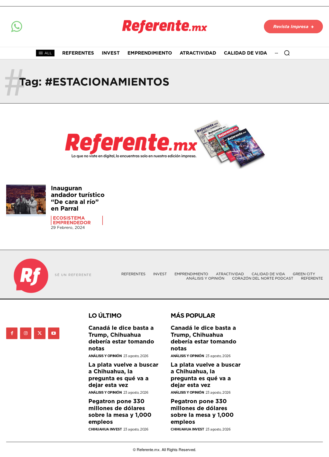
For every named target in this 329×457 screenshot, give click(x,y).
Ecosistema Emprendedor (72, 220)
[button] (287, 53)
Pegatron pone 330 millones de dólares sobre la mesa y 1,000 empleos (119, 411)
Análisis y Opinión (105, 356)
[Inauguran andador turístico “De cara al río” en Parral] (26, 200)
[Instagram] (25, 333)
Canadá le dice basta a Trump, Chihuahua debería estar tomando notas (121, 338)
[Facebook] (11, 333)
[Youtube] (53, 333)
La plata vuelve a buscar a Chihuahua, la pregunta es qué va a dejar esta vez (123, 374)
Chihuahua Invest (105, 429)
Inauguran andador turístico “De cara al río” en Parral (78, 198)
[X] (39, 333)
